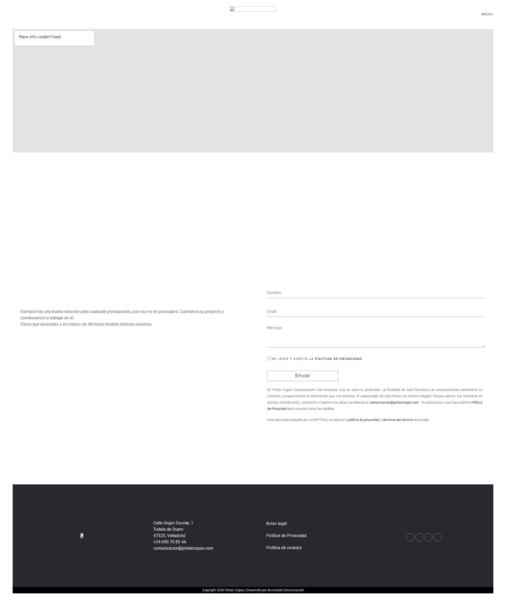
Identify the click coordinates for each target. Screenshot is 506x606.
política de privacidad (363, 420)
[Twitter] (438, 537)
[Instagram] (419, 537)
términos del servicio (397, 420)
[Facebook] (410, 537)
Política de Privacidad (286, 535)
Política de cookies (284, 547)
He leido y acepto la (317, 359)
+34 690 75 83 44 (169, 541)
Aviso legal (276, 523)
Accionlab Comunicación (285, 590)
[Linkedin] (428, 537)
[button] (503, 598)
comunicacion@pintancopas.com (394, 402)
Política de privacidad (338, 359)
